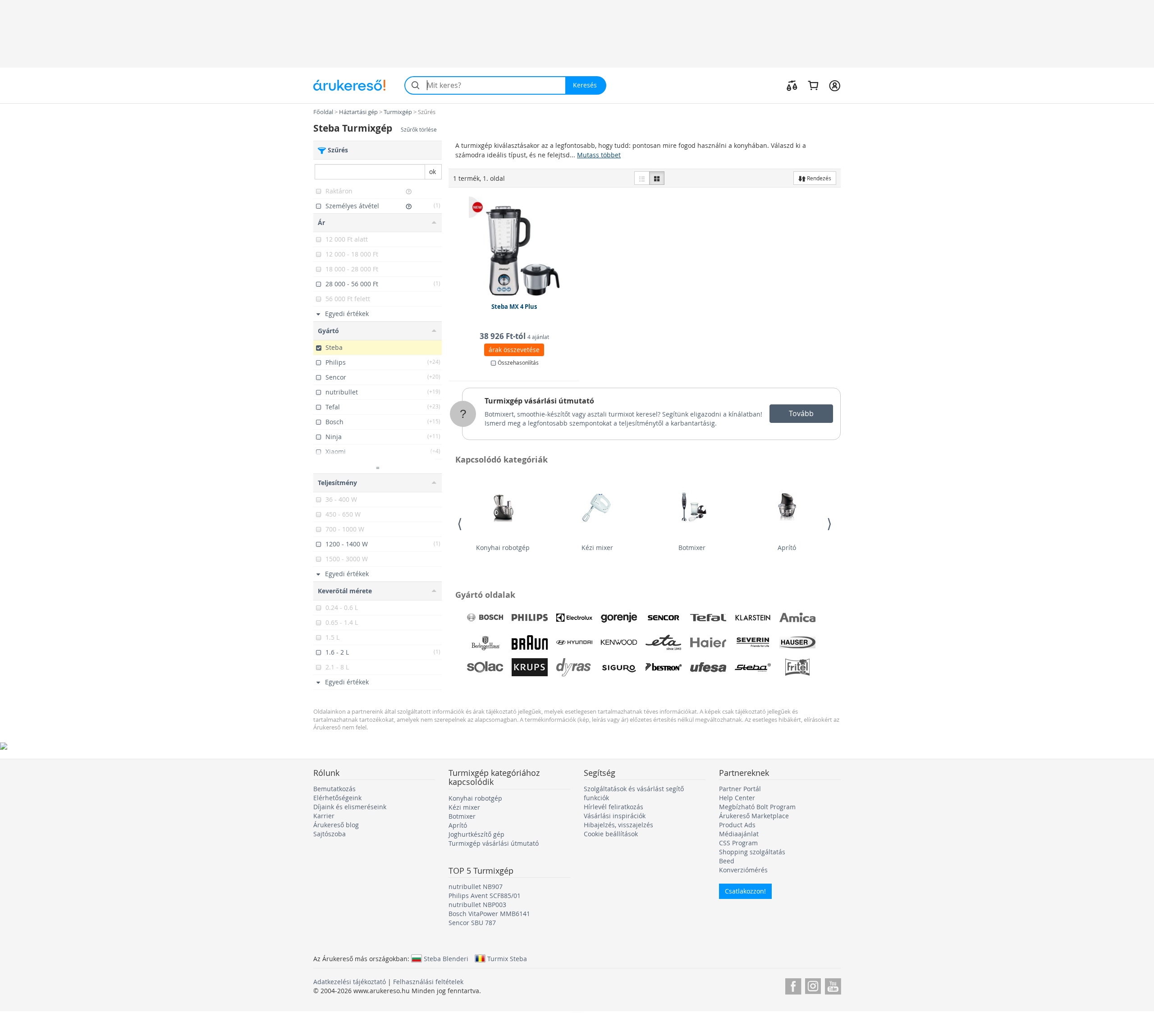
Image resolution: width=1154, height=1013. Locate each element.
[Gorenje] (619, 618)
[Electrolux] (574, 618)
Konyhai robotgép (503, 547)
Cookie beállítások (611, 834)
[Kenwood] (619, 642)
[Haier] (708, 642)
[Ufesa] (708, 667)
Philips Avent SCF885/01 (485, 895)
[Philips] (530, 618)
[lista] (642, 178)
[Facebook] (793, 984)
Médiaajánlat (739, 834)
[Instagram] (813, 984)
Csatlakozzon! (745, 891)
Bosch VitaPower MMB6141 (489, 913)
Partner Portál (740, 788)
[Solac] (485, 667)
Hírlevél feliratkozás (613, 806)
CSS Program (738, 843)
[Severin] (753, 642)
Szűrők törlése (419, 129)
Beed (726, 861)
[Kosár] (813, 85)
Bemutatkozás (334, 788)
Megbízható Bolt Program (757, 806)
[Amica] (797, 618)
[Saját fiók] (834, 85)
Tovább (801, 413)
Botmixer (691, 547)
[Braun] (530, 642)
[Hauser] (797, 642)
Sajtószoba (329, 834)
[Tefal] (708, 618)
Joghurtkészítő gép (476, 834)
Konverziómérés (743, 870)
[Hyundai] (574, 642)
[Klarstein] (753, 618)
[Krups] (530, 667)
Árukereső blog (336, 824)
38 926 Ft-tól (514, 336)
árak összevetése (514, 349)
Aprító (787, 547)
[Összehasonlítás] (792, 85)
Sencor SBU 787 (472, 922)
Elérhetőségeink (337, 797)
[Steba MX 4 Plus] (514, 246)
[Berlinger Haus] (485, 642)
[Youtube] (833, 984)
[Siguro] (619, 667)
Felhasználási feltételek (428, 981)
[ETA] (664, 642)
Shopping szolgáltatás (752, 852)
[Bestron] (664, 667)
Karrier (323, 815)
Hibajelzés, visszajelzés (618, 824)
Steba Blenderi (446, 958)
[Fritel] (797, 667)
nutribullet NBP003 (477, 904)
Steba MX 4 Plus (514, 307)
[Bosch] (485, 618)
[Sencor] (664, 618)
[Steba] (753, 667)
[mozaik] (656, 178)
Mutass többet (599, 155)
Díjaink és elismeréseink (349, 806)
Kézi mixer (597, 547)
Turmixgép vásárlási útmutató (539, 401)
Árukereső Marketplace (754, 815)
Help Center (737, 797)
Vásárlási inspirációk (615, 815)
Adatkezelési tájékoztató (349, 981)
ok (432, 171)
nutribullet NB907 (476, 886)
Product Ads (737, 824)
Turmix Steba (507, 958)
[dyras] (574, 667)
